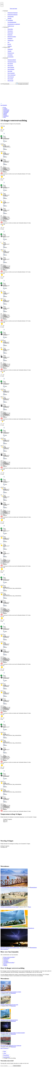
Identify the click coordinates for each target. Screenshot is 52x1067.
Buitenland (13, 993)
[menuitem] (27, 18)
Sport (30, 906)
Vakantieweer (31, 928)
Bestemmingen (33, 887)
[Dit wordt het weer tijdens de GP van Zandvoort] (6, 1044)
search (2, 83)
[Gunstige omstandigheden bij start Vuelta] (14, 905)
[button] (26, 149)
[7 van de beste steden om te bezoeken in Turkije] (14, 886)
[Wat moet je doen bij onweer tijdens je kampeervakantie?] (14, 946)
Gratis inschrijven (17, 1065)
